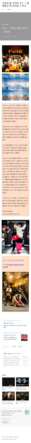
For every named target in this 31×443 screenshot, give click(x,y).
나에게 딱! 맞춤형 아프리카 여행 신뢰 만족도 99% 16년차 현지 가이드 (10, 338)
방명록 (9, 10)
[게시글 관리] (9, 346)
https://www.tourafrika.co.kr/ (11, 332)
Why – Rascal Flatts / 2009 (10, 362)
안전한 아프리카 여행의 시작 (10, 335)
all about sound (6, 419)
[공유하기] (7, 346)
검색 (24, 3)
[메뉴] (28, 3)
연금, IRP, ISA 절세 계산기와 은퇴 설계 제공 (14, 326)
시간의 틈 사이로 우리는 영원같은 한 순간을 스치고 (15, 3)
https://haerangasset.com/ (10, 320)
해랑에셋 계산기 (8, 323)
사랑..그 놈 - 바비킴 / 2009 (10, 356)
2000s (5, 353)
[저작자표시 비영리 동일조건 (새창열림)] (20, 346)
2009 (9, 353)
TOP (27, 437)
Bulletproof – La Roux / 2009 (11, 364)
